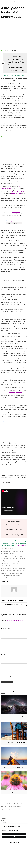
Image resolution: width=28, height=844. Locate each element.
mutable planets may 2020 (6, 568)
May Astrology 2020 (5, 565)
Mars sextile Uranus (16, 563)
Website (3, 669)
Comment (4, 637)
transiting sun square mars (18, 570)
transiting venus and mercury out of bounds (10, 572)
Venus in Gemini (4, 575)
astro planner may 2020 (18, 551)
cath (14, 594)
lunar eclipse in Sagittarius (15, 561)
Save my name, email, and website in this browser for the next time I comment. (13, 677)
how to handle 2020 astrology (18, 558)
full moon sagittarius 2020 (16, 556)
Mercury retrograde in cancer (16, 565)
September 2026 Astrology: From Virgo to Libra (12, 803)
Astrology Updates (15, 550)
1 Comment (12, 548)
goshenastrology (14, 541)
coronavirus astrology (18, 555)
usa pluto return (19, 573)
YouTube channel (22, 545)
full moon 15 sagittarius (6, 556)
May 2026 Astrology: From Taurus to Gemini (11, 815)
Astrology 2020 (4, 553)
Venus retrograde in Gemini (14, 575)
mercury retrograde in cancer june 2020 (9, 566)
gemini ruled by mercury (6, 558)
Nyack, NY (3, 820)
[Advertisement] (14, 35)
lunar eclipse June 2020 (6, 563)
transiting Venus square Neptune (8, 573)
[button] (14, 1)
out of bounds (16, 212)
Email (3, 662)
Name (3, 655)
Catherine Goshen (12, 553)
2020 (3, 550)
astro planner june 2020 (8, 551)
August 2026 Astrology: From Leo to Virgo (14, 742)
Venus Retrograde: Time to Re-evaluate (12, 600)
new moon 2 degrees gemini (19, 568)
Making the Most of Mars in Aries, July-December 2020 (15, 605)
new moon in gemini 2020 (6, 570)
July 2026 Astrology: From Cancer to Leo (14, 767)
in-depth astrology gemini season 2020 (9, 560)
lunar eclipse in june (5, 561)
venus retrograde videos (6, 577)
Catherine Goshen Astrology (7, 555)
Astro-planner (8, 550)
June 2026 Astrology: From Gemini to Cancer (14, 792)
